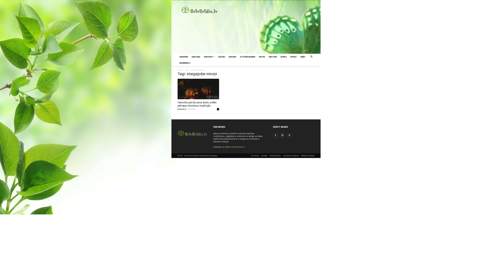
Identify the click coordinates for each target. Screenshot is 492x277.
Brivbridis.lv (182, 109)
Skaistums (273, 57)
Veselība (221, 57)
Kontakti (264, 156)
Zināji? (302, 57)
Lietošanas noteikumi (291, 156)
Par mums (255, 156)
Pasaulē (293, 57)
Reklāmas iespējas (307, 156)
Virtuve (262, 57)
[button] (311, 57)
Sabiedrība (183, 57)
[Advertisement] (246, 34)
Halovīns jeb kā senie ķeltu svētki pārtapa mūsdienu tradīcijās (197, 104)
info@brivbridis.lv (238, 147)
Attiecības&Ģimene (247, 57)
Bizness (284, 57)
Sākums (180, 70)
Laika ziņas (196, 57)
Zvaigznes (232, 57)
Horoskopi (208, 57)
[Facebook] (275, 135)
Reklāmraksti (184, 63)
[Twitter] (289, 135)
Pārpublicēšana (275, 156)
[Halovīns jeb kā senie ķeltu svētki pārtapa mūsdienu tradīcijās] (198, 89)
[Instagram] (282, 135)
